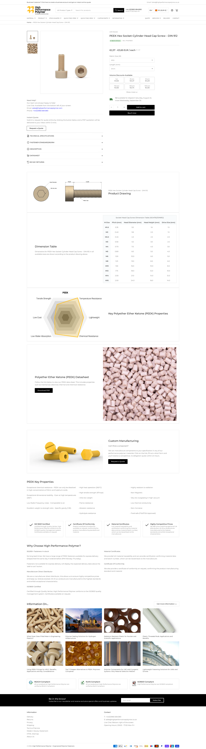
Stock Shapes (54, 18)
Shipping (30, 725)
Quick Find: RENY (87, 18)
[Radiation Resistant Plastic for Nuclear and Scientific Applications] (122, 620)
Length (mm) (114, 65)
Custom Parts (103, 18)
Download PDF (44, 390)
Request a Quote (36, 128)
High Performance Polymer (42, 746)
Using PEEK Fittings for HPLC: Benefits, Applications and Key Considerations (42, 670)
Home (29, 22)
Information (117, 18)
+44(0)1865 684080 (40, 111)
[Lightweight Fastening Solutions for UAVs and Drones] (161, 653)
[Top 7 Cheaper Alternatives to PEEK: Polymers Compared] (83, 653)
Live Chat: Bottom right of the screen (118, 722)
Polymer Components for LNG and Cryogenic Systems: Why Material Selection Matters (121, 670)
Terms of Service (33, 728)
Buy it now (132, 113)
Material (30, 18)
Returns (30, 720)
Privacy (30, 722)
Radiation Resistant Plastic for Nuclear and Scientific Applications (120, 637)
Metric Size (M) (115, 56)
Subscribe (157, 700)
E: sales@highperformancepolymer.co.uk (120, 720)
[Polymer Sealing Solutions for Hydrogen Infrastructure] (83, 620)
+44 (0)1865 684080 (134, 9)
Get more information (166, 604)
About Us (30, 737)
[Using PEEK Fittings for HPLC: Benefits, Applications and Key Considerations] (45, 653)
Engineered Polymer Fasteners (63, 746)
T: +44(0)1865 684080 (112, 717)
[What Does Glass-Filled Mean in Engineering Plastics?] (45, 620)
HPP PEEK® (113, 32)
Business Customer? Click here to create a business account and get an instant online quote (59, 2)
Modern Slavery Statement (37, 731)
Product (41, 18)
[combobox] (99, 10)
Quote (147, 18)
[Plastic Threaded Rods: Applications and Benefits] (161, 620)
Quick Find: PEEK (70, 18)
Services (155, 18)
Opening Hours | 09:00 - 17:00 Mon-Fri (119, 725)
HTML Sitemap (33, 734)
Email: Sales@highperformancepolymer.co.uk (163, 2)
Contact (176, 18)
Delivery (166, 18)
